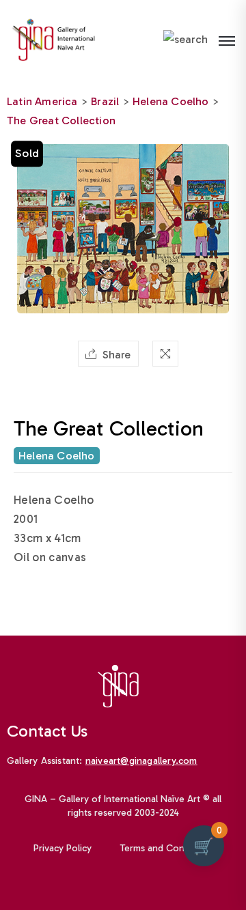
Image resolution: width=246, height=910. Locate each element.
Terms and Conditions (166, 848)
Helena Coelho (171, 101)
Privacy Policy (62, 848)
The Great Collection (61, 120)
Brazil (105, 101)
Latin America (42, 101)
